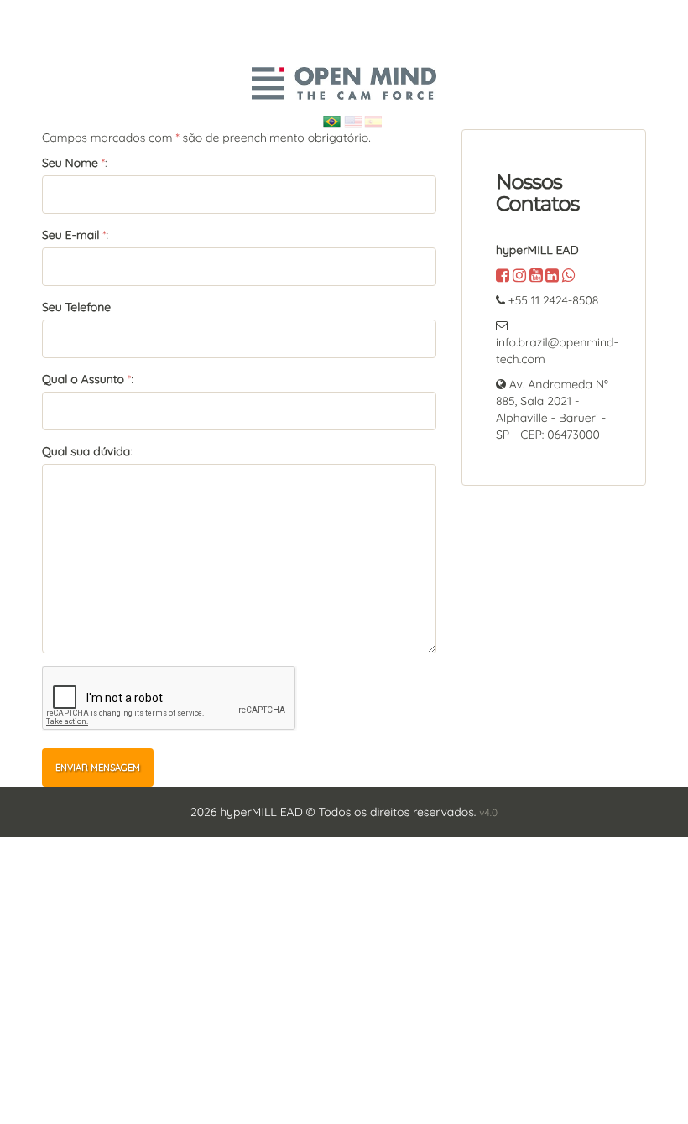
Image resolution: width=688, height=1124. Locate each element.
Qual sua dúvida (86, 451)
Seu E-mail (70, 234)
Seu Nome (70, 162)
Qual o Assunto (83, 379)
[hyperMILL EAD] (344, 83)
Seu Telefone (76, 307)
